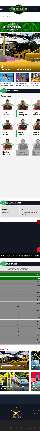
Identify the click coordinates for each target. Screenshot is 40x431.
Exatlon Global (15, 428)
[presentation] (2, 52)
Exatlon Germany (26, 428)
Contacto (35, 413)
